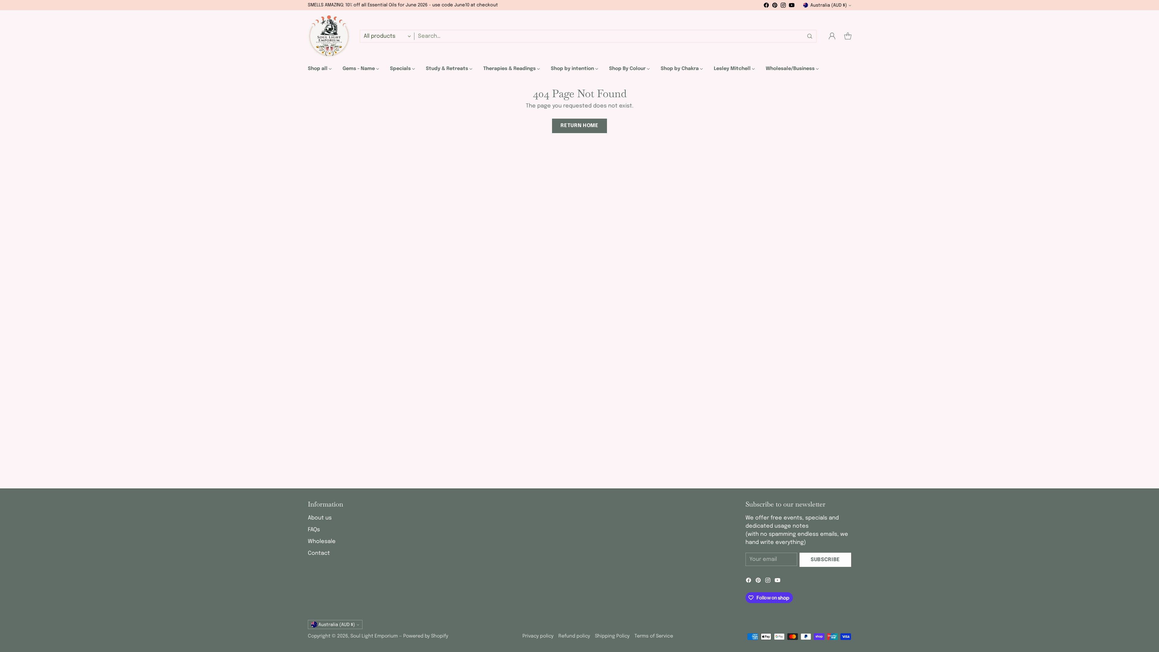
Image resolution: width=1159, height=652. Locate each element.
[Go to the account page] (832, 36)
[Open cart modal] (848, 36)
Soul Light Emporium (374, 636)
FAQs (314, 529)
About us (320, 518)
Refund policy (574, 636)
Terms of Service (653, 636)
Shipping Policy (612, 636)
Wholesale (322, 541)
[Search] (809, 36)
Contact (319, 553)
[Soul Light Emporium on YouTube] (792, 6)
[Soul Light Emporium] (329, 36)
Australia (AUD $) (828, 5)
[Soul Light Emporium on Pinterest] (775, 6)
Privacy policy (538, 636)
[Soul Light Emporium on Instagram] (783, 6)
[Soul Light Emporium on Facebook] (766, 6)
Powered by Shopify (425, 636)
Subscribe (825, 559)
